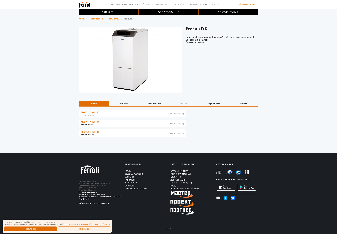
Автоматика (131, 183)
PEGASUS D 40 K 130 (90, 122)
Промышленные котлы (136, 189)
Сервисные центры (161, 4)
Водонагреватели (134, 174)
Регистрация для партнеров (184, 189)
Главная (82, 19)
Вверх (168, 229)
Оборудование (168, 12)
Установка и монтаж (197, 4)
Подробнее (84, 229)
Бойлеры (129, 177)
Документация (228, 12)
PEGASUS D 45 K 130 (90, 132)
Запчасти (108, 12)
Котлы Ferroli (113, 19)
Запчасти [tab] (183, 103)
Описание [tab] (124, 103)
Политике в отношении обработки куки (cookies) (89, 224)
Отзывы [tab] (243, 103)
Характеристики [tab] (153, 103)
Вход (173, 186)
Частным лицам (119, 4)
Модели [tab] (93, 104)
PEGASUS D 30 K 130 (90, 112)
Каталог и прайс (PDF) (139, 4)
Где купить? (179, 4)
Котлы (128, 171)
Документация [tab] (213, 103)
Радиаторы (130, 180)
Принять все (30, 229)
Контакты (214, 4)
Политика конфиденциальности (95, 203)
